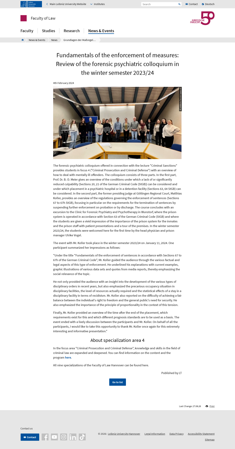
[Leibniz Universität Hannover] (31, 4)
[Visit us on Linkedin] (73, 436)
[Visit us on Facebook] (45, 436)
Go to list (117, 382)
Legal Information (155, 433)
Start (179, 4)
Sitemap (210, 439)
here (68, 357)
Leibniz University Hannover (124, 433)
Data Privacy (176, 433)
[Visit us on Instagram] (63, 436)
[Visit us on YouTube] (54, 436)
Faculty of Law (43, 18)
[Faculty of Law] (21, 39)
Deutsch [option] (210, 4)
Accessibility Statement (201, 433)
